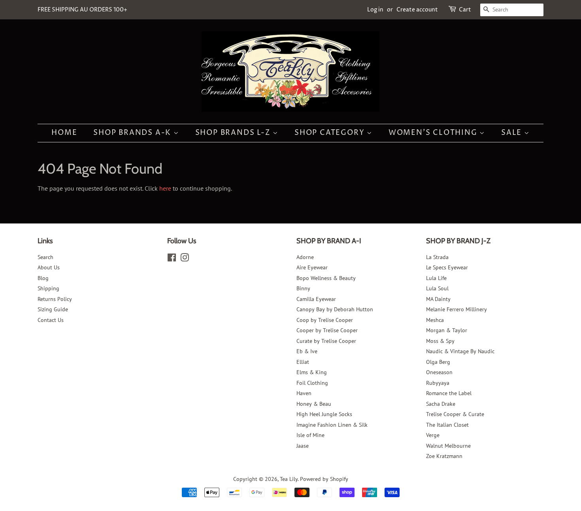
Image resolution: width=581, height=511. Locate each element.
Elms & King (311, 372)
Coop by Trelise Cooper (324, 320)
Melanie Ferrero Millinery (456, 309)
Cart (465, 9)
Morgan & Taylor (446, 330)
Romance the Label (449, 393)
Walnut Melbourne (448, 445)
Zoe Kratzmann (444, 456)
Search (45, 257)
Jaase (302, 445)
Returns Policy (55, 299)
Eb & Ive (306, 351)
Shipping (48, 288)
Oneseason (439, 372)
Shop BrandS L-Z (234, 133)
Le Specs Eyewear (447, 267)
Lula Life (436, 278)
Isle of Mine (310, 435)
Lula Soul (437, 288)
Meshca (435, 320)
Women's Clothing (434, 133)
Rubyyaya (437, 382)
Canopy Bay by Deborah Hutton (334, 309)
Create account (417, 9)
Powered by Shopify (324, 479)
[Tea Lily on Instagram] (184, 259)
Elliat (302, 361)
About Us (49, 267)
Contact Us (51, 320)
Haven (303, 393)
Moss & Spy (440, 340)
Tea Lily (289, 479)
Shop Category (330, 133)
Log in (375, 9)
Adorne (305, 257)
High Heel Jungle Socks (324, 414)
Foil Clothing (312, 382)
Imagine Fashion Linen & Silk (332, 424)
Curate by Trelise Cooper (326, 340)
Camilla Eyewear (316, 299)
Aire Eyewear (312, 267)
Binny (303, 288)
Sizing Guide (53, 309)
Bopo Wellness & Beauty (326, 278)
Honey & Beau (313, 403)
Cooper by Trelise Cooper (327, 330)
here (165, 188)
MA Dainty (438, 299)
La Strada (437, 257)
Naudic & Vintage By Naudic (460, 351)
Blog (43, 278)
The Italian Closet (447, 424)
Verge (433, 435)
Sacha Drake (440, 403)
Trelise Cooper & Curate (455, 414)
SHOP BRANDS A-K (133, 133)
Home (64, 133)
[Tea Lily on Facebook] (171, 259)
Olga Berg (438, 361)
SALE (512, 133)
